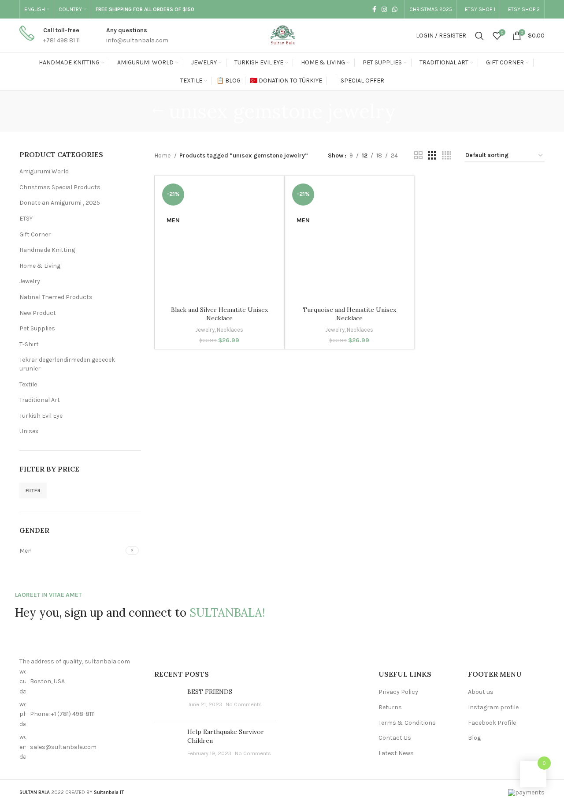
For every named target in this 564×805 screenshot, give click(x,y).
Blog (474, 737)
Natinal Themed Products (56, 297)
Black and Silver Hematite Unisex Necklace (219, 314)
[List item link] (80, 714)
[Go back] (158, 111)
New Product (37, 313)
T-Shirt (29, 344)
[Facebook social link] (374, 9)
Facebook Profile (492, 722)
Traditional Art (39, 400)
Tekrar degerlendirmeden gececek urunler (67, 364)
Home (163, 155)
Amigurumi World (44, 171)
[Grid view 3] (432, 155)
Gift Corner (35, 234)
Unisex (28, 431)
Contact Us (394, 737)
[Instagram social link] (384, 9)
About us (481, 692)
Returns (390, 707)
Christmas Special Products (59, 187)
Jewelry (29, 281)
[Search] (479, 36)
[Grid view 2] (418, 155)
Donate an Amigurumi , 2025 (59, 202)
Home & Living (39, 266)
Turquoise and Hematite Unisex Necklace (349, 314)
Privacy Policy (398, 692)
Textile (28, 384)
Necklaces (230, 329)
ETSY (26, 218)
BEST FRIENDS (209, 692)
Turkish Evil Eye (41, 415)
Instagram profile (493, 707)
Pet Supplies (37, 328)
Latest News (396, 753)
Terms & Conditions (407, 722)
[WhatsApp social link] (395, 9)
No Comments (244, 704)
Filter (33, 490)
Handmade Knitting (47, 250)
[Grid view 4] (446, 155)
